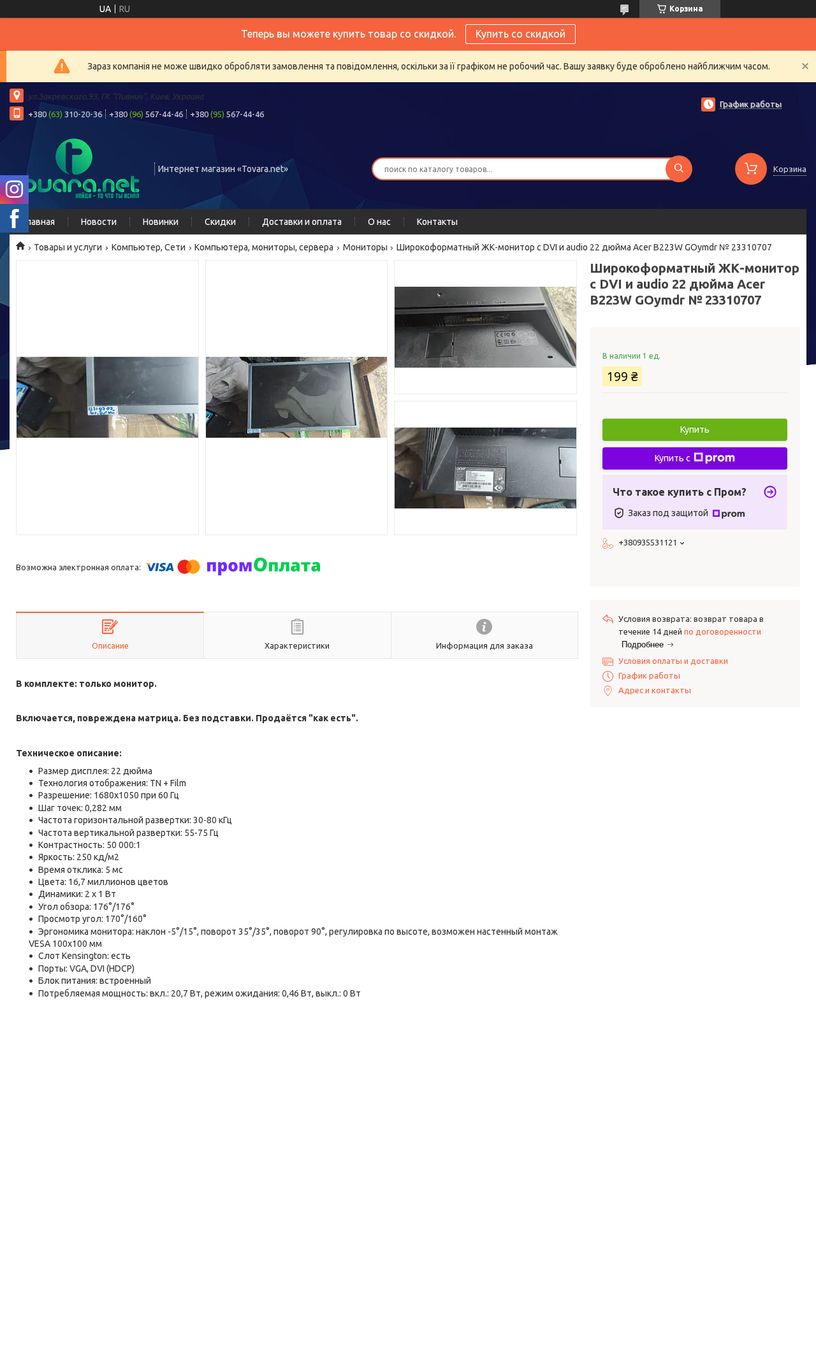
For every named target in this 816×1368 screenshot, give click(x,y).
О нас (379, 221)
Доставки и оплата (302, 221)
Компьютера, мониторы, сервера (263, 247)
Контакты (437, 221)
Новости (99, 221)
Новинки (160, 221)
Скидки (220, 221)
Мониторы (365, 247)
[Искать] (679, 168)
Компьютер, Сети (149, 247)
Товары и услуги (68, 247)
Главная (38, 221)
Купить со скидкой (520, 34)
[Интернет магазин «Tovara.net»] (76, 167)
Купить (695, 429)
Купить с (672, 458)
